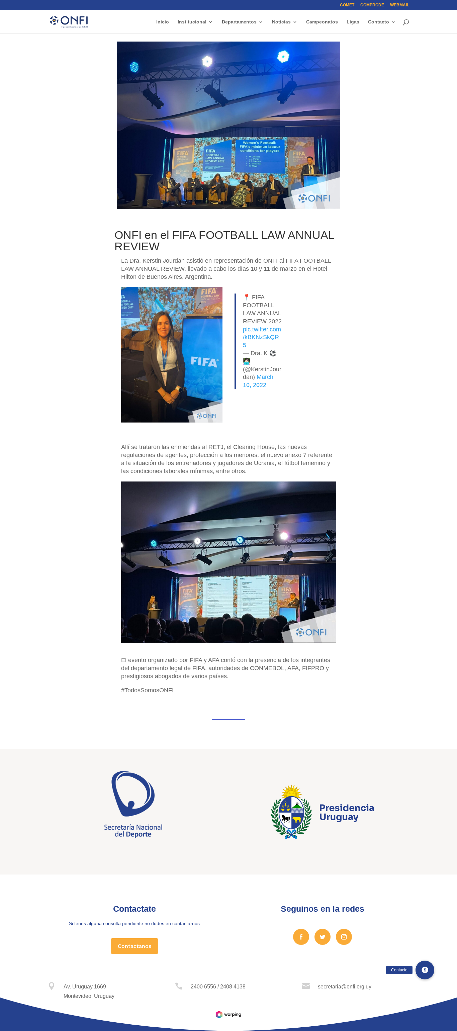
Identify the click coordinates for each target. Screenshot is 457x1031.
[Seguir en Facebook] (301, 937)
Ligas (353, 21)
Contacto (378, 21)
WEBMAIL (399, 5)
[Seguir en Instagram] (344, 937)
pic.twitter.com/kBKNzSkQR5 (262, 337)
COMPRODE (372, 5)
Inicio (162, 21)
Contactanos (134, 946)
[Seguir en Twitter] (322, 937)
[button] (425, 970)
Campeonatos (322, 21)
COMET (347, 5)
